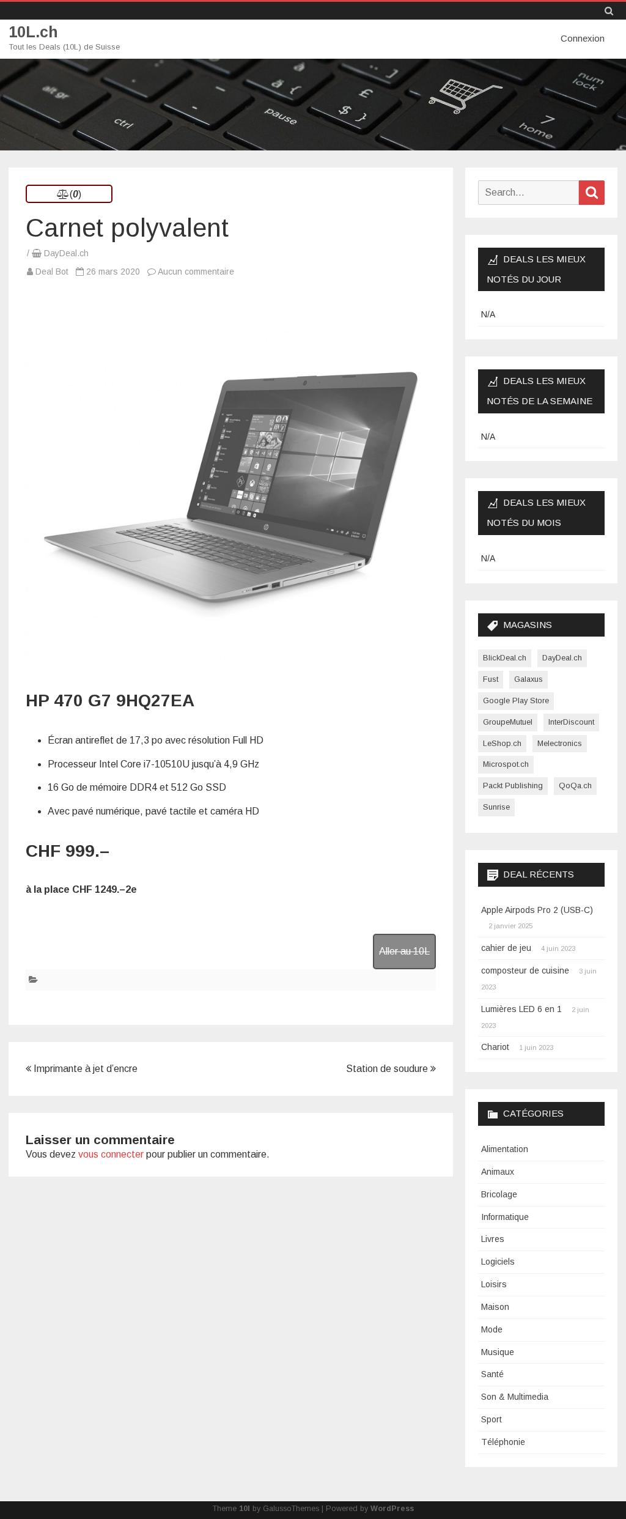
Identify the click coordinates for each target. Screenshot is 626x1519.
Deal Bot (51, 271)
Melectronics (559, 743)
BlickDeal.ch (504, 657)
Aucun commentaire (196, 271)
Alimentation (504, 1149)
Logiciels (498, 1261)
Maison (495, 1307)
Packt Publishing (513, 785)
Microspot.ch (506, 764)
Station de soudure (388, 1068)
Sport (491, 1419)
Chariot (495, 1047)
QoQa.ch (575, 785)
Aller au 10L (404, 951)
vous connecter (111, 1154)
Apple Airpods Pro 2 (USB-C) (537, 910)
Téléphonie (503, 1442)
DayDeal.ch (66, 253)
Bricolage (499, 1194)
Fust (490, 679)
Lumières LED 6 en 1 (521, 1009)
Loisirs (494, 1284)
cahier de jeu (506, 948)
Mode (492, 1329)
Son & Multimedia (514, 1397)
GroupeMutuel (507, 721)
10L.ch (33, 32)
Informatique (505, 1217)
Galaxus (528, 679)
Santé (492, 1374)
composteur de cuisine (525, 970)
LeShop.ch (502, 743)
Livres (492, 1239)
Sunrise (496, 806)
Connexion (583, 38)
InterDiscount (571, 721)
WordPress (392, 1508)
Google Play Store (516, 700)
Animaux (497, 1172)
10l (244, 1508)
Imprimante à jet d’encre (84, 1068)
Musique (497, 1352)
